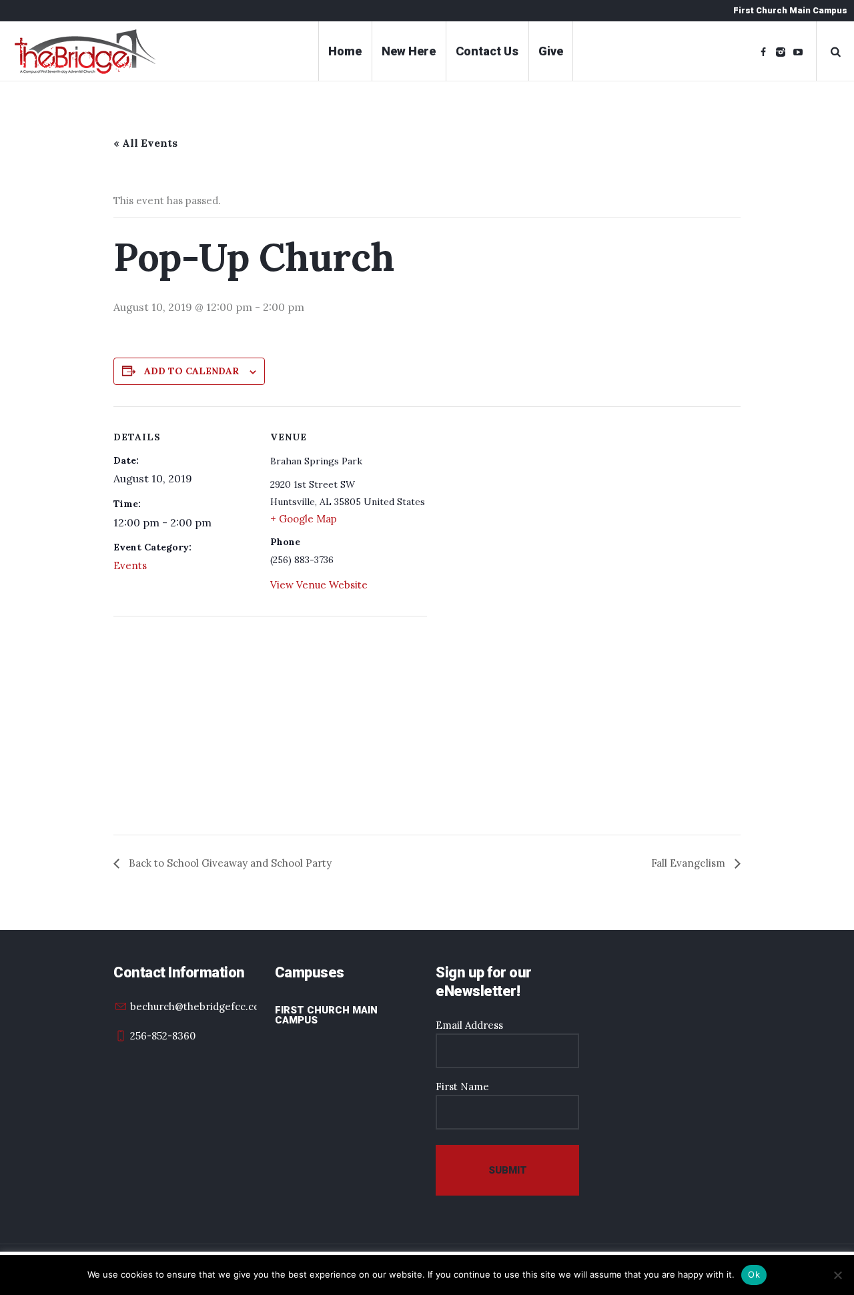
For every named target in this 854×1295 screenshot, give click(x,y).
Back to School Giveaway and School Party (229, 863)
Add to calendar (191, 371)
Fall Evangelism (689, 863)
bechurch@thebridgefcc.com (199, 1006)
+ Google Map (303, 518)
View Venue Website (319, 584)
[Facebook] (763, 52)
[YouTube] (798, 52)
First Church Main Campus (326, 1015)
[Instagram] (780, 52)
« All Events (145, 142)
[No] (837, 1275)
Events (130, 565)
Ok (754, 1274)
